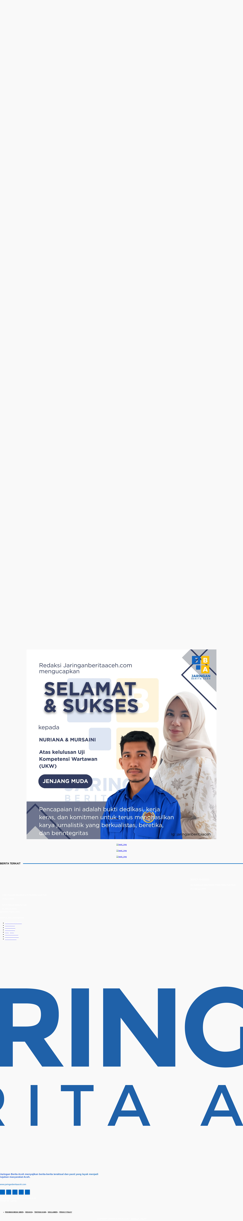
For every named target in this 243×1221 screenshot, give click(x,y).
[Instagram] (8, 1192)
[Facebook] (2, 1192)
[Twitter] (14, 1192)
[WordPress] (21, 1192)
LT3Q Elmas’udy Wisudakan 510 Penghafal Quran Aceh (24, 895)
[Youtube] (27, 1192)
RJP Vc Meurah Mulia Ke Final (14, 905)
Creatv (14, 1200)
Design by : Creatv (138, 1219)
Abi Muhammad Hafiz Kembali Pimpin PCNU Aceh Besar (213, 885)
